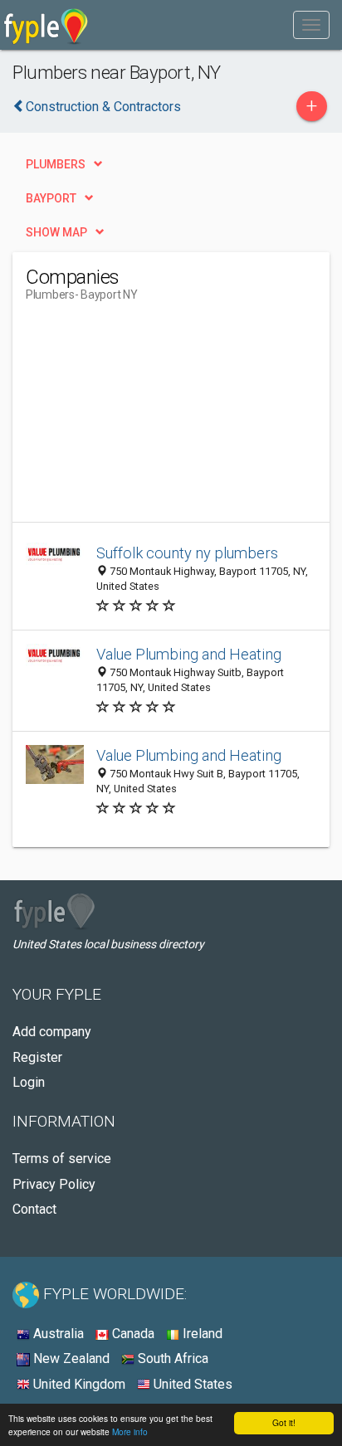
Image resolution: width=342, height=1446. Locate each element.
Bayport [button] (51, 198)
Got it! (284, 1422)
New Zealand (70, 1358)
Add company (51, 1031)
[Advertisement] (150, 418)
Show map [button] (56, 232)
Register (37, 1057)
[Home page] (46, 25)
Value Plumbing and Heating (188, 654)
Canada (131, 1333)
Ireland (200, 1333)
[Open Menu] (311, 25)
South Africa (171, 1358)
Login (28, 1082)
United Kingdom (77, 1384)
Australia (57, 1333)
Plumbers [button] (56, 164)
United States (191, 1384)
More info (130, 1431)
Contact (34, 1209)
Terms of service (61, 1158)
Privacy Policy (53, 1184)
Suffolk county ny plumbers (187, 553)
